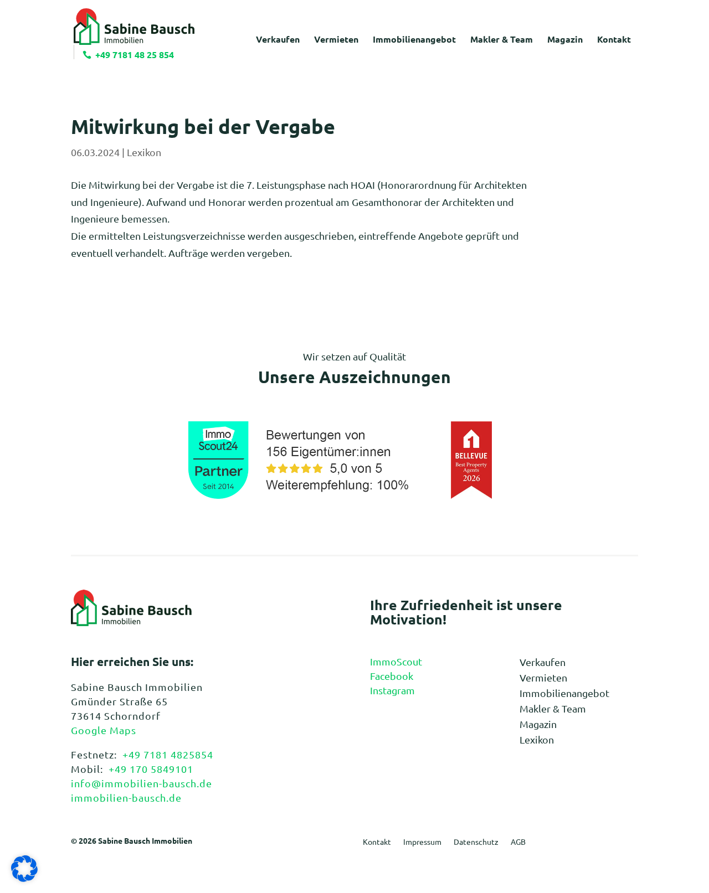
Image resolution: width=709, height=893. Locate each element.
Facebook (391, 676)
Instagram (392, 690)
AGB (518, 842)
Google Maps (103, 730)
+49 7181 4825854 (167, 754)
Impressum (422, 842)
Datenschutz (476, 842)
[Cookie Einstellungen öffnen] (24, 878)
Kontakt (377, 842)
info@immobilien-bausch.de (141, 783)
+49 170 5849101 (151, 769)
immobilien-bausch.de (126, 797)
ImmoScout (396, 661)
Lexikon (144, 152)
